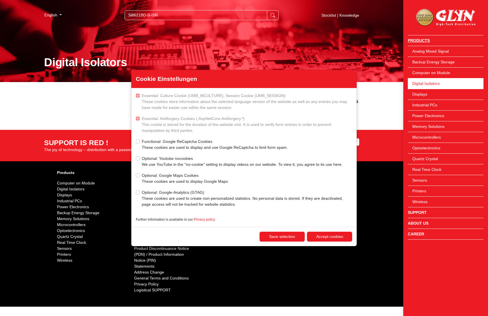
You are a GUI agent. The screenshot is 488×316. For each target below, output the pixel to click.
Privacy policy (204, 220)
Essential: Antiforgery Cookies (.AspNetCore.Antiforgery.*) (236, 124)
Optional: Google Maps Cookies (185, 178)
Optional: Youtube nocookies (242, 161)
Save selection (282, 236)
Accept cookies (329, 236)
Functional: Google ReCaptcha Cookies (215, 144)
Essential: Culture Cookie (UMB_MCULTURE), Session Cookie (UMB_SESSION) (244, 101)
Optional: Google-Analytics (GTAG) (242, 198)
